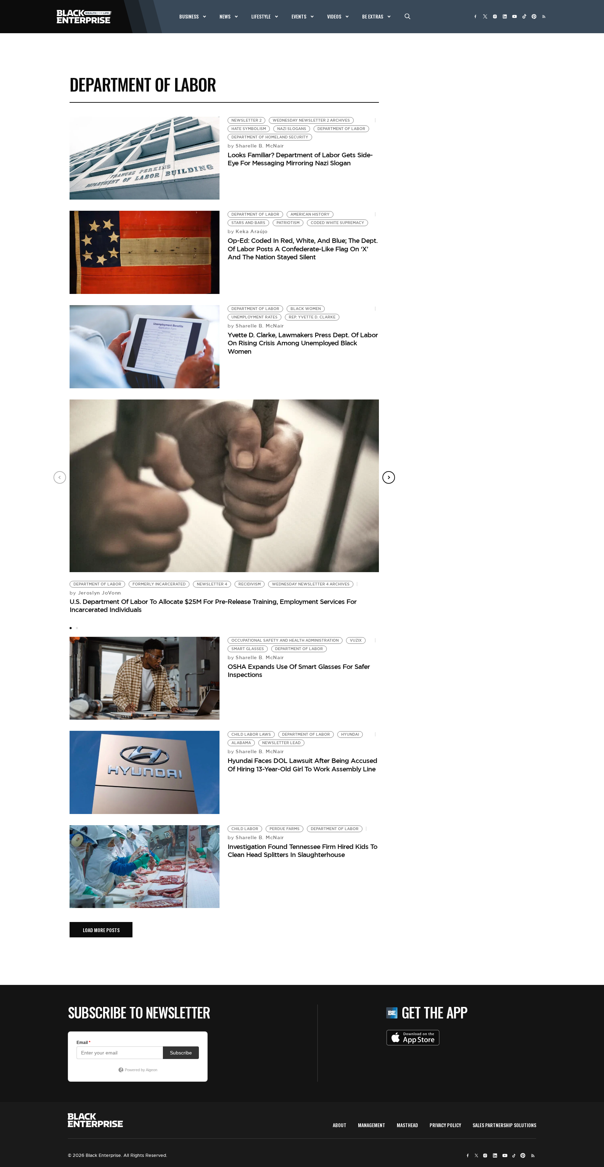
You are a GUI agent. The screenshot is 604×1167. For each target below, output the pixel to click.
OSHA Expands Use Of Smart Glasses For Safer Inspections (299, 670)
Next (388, 477)
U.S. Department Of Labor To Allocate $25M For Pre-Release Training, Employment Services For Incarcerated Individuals (213, 605)
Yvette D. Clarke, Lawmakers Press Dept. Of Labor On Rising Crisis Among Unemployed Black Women (303, 343)
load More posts (101, 930)
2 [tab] (77, 628)
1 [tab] (71, 628)
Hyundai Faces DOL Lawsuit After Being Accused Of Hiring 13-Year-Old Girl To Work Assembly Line (302, 764)
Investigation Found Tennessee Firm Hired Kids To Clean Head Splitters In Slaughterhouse (302, 850)
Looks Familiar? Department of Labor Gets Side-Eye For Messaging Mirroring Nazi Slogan (300, 159)
